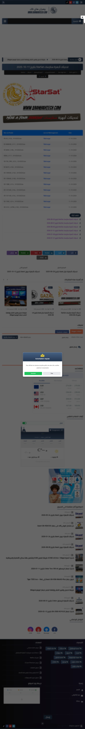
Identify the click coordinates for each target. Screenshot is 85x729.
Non (52, 373)
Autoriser (33, 373)
